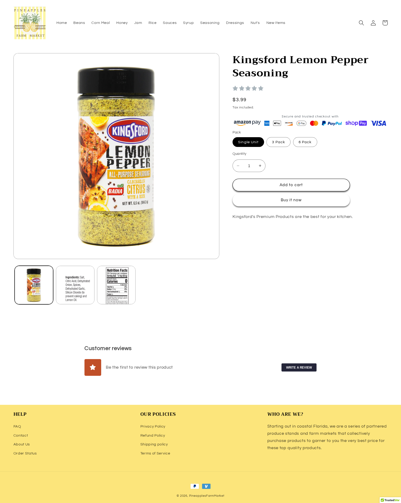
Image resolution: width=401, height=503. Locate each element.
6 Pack (305, 142)
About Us (21, 444)
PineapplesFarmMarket (206, 495)
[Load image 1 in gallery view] (34, 285)
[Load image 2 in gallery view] (75, 285)
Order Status (25, 453)
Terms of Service (155, 453)
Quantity (239, 154)
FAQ (17, 426)
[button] (362, 23)
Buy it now (291, 200)
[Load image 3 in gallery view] (116, 285)
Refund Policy (152, 435)
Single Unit (248, 142)
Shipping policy (154, 444)
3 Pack (278, 142)
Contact (20, 435)
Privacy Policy (153, 426)
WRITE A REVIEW (299, 367)
